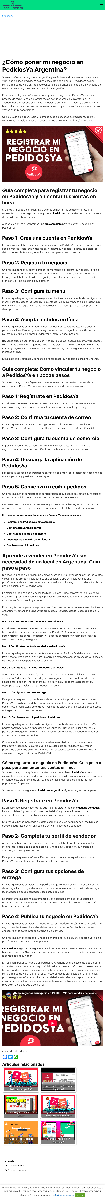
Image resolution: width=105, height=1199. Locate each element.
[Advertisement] (52, 38)
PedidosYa (7, 16)
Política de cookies (14, 1165)
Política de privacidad (16, 1170)
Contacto (9, 1161)
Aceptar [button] (80, 1195)
